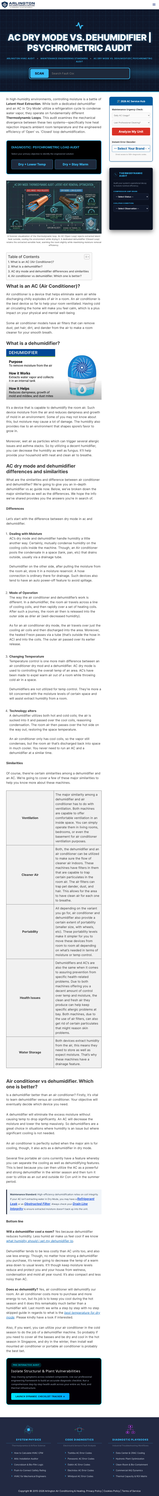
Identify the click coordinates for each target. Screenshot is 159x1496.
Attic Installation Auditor (26, 1458)
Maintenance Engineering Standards (64, 58)
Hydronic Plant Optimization (130, 1458)
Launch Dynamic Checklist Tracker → (40, 1396)
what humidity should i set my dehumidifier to (39, 1241)
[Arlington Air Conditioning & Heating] (18, 4)
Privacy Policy (94, 1490)
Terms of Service (131, 1490)
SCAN (39, 73)
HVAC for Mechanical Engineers (30, 1476)
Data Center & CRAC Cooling (130, 1453)
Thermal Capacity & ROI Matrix (131, 1476)
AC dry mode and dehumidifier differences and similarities (50, 271)
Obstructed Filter (37, 1204)
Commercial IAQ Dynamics (129, 1470)
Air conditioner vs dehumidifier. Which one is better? (46, 276)
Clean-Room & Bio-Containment (132, 1464)
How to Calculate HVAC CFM (28, 1453)
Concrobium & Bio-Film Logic (28, 1464)
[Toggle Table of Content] (85, 256)
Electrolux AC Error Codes (81, 1470)
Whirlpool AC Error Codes (80, 1476)
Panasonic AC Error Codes (81, 1458)
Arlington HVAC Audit (21, 58)
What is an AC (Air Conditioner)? (32, 261)
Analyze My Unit (131, 131)
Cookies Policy (112, 1490)
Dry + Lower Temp (32, 164)
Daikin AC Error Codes (79, 1464)
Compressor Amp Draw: (126, 191)
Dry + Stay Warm (75, 164)
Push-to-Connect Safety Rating (30, 1470)
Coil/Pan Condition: (124, 203)
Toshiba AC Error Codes (80, 1453)
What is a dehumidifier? (26, 266)
